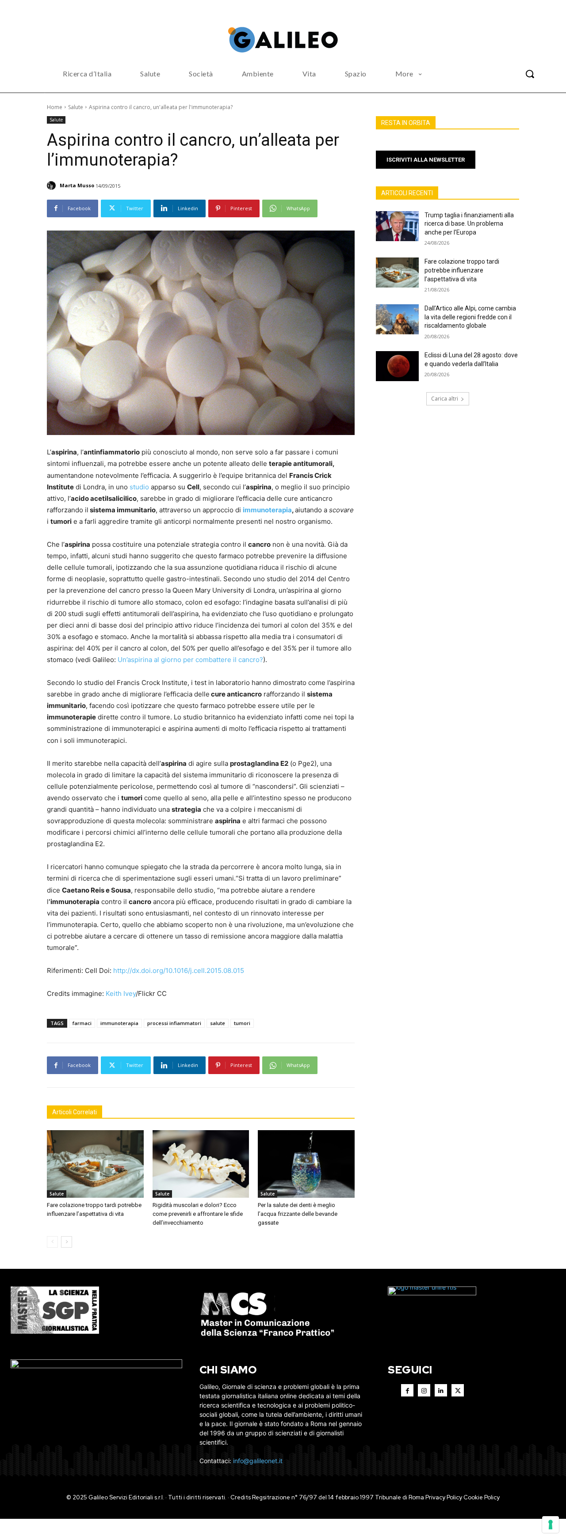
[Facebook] (407, 1390)
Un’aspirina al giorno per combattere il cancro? (189, 659)
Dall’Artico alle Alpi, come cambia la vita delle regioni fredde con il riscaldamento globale (470, 317)
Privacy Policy (443, 1497)
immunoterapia (267, 510)
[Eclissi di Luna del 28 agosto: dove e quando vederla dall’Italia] (397, 366)
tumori (242, 1023)
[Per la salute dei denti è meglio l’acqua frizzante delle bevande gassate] (306, 1164)
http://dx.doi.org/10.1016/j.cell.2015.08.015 (178, 970)
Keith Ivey (121, 993)
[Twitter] (457, 1390)
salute (217, 1023)
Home (54, 107)
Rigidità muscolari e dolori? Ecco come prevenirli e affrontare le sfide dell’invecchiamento (198, 1214)
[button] (529, 73)
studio (139, 487)
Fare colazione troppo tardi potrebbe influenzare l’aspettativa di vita (461, 270)
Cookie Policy (481, 1497)
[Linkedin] (441, 1390)
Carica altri (444, 398)
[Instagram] (424, 1390)
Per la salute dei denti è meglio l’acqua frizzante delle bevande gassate (297, 1214)
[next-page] (66, 1242)
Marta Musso (77, 185)
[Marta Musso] (52, 185)
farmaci (82, 1023)
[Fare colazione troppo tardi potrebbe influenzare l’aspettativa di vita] (95, 1164)
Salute (75, 107)
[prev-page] (52, 1242)
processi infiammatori (174, 1023)
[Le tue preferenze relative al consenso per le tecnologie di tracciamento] (550, 1524)
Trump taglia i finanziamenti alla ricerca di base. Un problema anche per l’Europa (469, 224)
